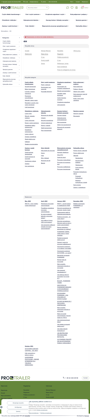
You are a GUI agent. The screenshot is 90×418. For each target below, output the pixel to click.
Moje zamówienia (6, 395)
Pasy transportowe (46, 130)
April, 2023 (44, 201)
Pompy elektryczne (78, 153)
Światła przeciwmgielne (31, 144)
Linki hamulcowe (29, 107)
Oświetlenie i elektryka (9, 58)
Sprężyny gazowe (78, 113)
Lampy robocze (29, 134)
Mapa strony (49, 392)
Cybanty (43, 118)
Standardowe (79, 158)
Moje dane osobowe (6, 398)
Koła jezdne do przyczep (48, 150)
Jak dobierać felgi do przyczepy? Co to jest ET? (63, 276)
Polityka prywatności (46, 413)
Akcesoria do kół (45, 160)
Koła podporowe (77, 86)
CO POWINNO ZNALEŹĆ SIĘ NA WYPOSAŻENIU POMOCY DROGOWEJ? (64, 341)
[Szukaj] (47, 7)
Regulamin (26, 392)
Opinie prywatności (42, 410)
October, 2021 (29, 346)
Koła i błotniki (6, 76)
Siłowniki (75, 155)
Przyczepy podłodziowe (63, 167)
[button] (72, 7)
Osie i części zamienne (9, 46)
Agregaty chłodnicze (62, 152)
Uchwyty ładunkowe (46, 123)
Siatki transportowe (46, 128)
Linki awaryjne (61, 104)
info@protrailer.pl (34, 1)
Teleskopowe (79, 165)
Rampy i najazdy (45, 125)
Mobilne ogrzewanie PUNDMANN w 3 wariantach (79, 205)
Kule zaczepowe (61, 122)
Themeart (86, 416)
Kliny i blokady (45, 158)
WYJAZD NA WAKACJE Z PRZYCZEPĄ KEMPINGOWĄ (64, 303)
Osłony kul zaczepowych (64, 124)
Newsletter (26, 390)
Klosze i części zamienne (32, 123)
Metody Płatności (50, 390)
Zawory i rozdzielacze (79, 187)
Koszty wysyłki (50, 397)
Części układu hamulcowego (6, 42)
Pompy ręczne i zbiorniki (80, 150)
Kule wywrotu (77, 185)
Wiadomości (85, 1)
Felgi (42, 155)
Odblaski (27, 141)
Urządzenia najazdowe (63, 102)
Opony (43, 153)
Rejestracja (4, 390)
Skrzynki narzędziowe (47, 120)
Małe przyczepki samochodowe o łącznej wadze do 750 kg (64, 315)
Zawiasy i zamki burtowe (9, 72)
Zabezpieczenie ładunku (9, 61)
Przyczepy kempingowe (63, 169)
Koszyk (3, 393)
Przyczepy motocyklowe (63, 160)
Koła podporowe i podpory (10, 54)
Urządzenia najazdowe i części (9, 50)
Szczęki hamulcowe (30, 86)
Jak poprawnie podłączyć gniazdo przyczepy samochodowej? (48, 226)
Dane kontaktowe (34, 413)
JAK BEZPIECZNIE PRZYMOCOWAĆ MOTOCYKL (62, 334)
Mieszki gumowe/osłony (63, 91)
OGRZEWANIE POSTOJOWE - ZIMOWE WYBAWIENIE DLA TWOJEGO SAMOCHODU (32, 361)
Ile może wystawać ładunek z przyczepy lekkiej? (46, 216)
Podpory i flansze (78, 89)
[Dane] (67, 7)
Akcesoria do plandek (47, 115)
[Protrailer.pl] (12, 7)
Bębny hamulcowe (30, 89)
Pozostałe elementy (46, 91)
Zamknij (18, 411)
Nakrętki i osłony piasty (31, 100)
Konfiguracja (18, 407)
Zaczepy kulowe (61, 115)
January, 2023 (61, 201)
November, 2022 (78, 201)
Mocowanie (76, 116)
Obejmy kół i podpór (79, 91)
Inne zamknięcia (29, 166)
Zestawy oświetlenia (30, 136)
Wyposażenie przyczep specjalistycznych (9, 80)
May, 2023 (28, 201)
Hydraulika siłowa (7, 84)
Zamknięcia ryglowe (30, 161)
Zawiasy (27, 163)
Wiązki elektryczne (30, 139)
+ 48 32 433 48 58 (52, 1)
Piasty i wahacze (45, 84)
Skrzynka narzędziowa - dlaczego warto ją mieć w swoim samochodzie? (64, 223)
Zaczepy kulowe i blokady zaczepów (10, 65)
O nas (25, 397)
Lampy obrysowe (29, 120)
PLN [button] (71, 1)
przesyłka (27, 416)
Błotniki (43, 163)
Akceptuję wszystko (18, 403)
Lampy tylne (28, 113)
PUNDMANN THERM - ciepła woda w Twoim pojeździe (63, 233)
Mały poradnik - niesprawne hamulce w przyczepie (63, 265)
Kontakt (78, 1)
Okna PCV (60, 155)
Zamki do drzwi (61, 157)
